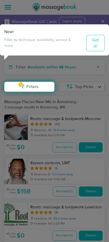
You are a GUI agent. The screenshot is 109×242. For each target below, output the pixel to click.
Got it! (95, 43)
